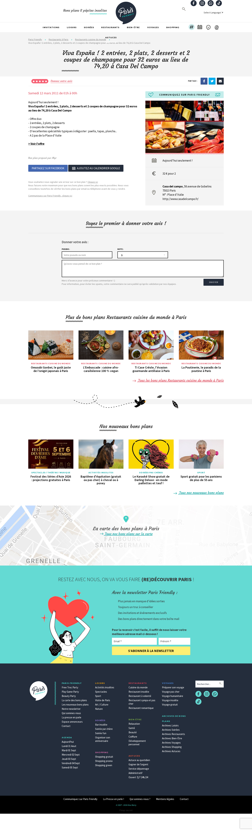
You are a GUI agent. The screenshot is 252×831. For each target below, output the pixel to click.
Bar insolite (101, 724)
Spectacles (101, 691)
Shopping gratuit (104, 756)
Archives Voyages (171, 742)
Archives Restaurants (173, 734)
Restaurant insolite (139, 691)
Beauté (133, 732)
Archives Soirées (171, 729)
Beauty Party (69, 696)
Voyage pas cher (170, 691)
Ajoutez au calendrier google (98, 168)
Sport (201, 472)
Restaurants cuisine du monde (50, 363)
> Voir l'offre (36, 144)
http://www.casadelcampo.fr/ (181, 199)
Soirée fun (100, 733)
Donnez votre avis (61, 81)
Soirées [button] (89, 27)
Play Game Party (70, 691)
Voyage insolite (170, 700)
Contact (66, 726)
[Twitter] (212, 81)
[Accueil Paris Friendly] (126, 11)
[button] (192, 27)
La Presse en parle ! (113, 799)
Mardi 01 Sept (69, 750)
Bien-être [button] (133, 27)
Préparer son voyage (173, 687)
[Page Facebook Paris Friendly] (194, 3)
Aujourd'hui (68, 741)
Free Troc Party (70, 687)
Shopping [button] (172, 27)
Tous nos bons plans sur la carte (128, 534)
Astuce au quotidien (139, 760)
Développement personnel (137, 742)
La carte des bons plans (74, 700)
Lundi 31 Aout (69, 746)
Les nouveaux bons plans (75, 704)
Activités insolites (100, 472)
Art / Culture (101, 704)
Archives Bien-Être (172, 738)
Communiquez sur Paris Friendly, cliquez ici (50, 195)
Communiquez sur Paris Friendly (80, 799)
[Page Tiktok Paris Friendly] (219, 3)
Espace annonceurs (72, 721)
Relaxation (134, 723)
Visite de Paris (102, 700)
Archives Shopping (172, 747)
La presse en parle (71, 717)
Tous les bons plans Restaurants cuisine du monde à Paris (180, 380)
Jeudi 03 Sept (69, 759)
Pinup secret (126, 810)
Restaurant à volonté (140, 696)
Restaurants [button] (110, 27)
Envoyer (213, 282)
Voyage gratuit (170, 704)
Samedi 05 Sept (70, 767)
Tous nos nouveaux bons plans (201, 492)
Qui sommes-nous (71, 713)
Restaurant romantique (141, 708)
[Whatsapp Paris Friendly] (210, 3)
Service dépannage (139, 768)
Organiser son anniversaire (102, 739)
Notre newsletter (71, 708)
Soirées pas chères (151, 472)
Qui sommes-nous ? (140, 799)
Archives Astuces (171, 751)
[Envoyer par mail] (220, 81)
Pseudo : (66, 249)
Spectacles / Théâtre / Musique (50, 472)
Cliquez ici (93, 181)
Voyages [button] (153, 27)
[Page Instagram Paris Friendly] (202, 3)
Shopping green (103, 765)
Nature (99, 708)
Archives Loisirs (170, 725)
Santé (132, 728)
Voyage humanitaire (172, 696)
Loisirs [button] (71, 27)
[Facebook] (204, 81)
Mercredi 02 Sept (71, 754)
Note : (120, 249)
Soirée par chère (104, 729)
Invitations (51, 27)
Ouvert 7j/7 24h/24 (138, 777)
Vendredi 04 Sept (71, 763)
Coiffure (133, 736)
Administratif (135, 773)
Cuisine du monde (138, 687)
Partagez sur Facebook (48, 168)
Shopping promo (104, 761)
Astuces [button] (111, 37)
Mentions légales (165, 799)
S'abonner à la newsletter (151, 651)
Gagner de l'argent (138, 764)
